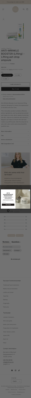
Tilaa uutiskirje (8, 204)
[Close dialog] (29, 190)
